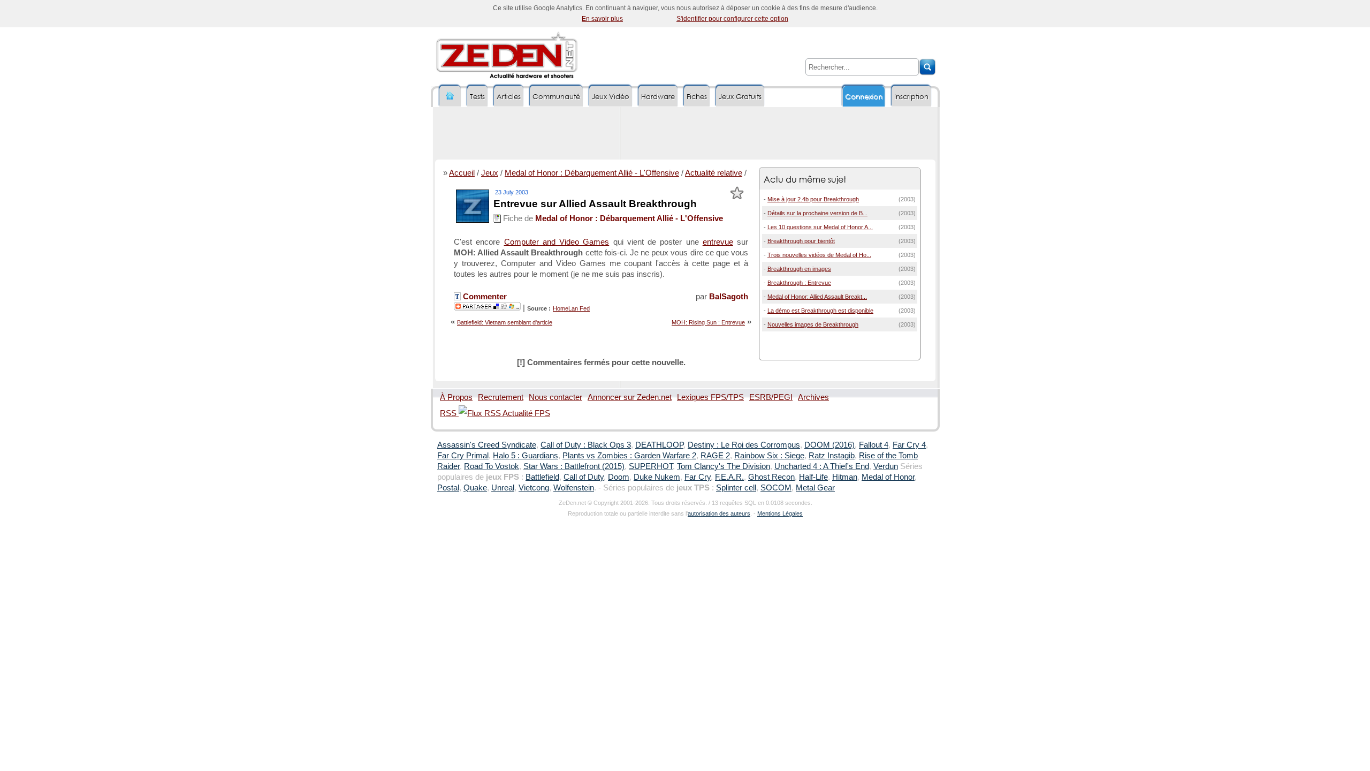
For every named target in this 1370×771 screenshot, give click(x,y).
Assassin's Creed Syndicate (486, 445)
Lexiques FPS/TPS (710, 397)
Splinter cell (736, 487)
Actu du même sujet (805, 179)
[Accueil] (450, 96)
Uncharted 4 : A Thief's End (821, 466)
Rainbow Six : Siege (769, 455)
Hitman (844, 477)
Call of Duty (584, 477)
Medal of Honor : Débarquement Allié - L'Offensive (592, 173)
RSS (449, 413)
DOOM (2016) (829, 445)
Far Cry (697, 477)
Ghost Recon (771, 477)
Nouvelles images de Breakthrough (812, 324)
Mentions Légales (780, 513)
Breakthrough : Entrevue (799, 282)
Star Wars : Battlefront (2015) (574, 466)
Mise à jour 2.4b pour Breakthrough (813, 199)
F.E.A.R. (729, 477)
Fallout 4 (873, 445)
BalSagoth (728, 296)
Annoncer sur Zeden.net (630, 397)
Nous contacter (555, 397)
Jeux (489, 173)
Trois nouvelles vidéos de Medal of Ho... (819, 255)
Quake (475, 487)
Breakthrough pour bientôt (801, 241)
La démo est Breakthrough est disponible (820, 310)
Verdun (885, 466)
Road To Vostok (491, 466)
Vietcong (534, 487)
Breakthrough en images (799, 269)
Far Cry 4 (909, 445)
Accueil (462, 173)
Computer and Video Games (557, 242)
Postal (448, 487)
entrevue (718, 242)
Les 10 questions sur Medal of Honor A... (820, 227)
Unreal (502, 487)
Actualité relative (713, 173)
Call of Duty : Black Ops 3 (586, 445)
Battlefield (542, 477)
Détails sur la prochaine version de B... (817, 213)
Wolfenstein (573, 487)
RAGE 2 (715, 455)
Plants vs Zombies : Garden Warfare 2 (629, 455)
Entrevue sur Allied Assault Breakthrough (595, 203)
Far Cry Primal (463, 455)
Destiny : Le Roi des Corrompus (744, 445)
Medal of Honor (888, 477)
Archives (813, 397)
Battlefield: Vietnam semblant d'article (504, 322)
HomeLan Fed (571, 308)
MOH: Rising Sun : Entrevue (708, 322)
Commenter (484, 296)
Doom (618, 477)
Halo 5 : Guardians (525, 455)
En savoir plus (602, 18)
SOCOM (775, 487)
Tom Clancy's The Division (723, 466)
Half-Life (813, 477)
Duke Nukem (657, 477)
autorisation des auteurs (719, 513)
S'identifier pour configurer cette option (732, 18)
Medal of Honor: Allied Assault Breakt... (817, 296)
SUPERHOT (651, 466)
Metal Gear (815, 487)
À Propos (456, 397)
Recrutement (500, 397)
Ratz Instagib (832, 455)
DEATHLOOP (659, 445)
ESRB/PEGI (771, 397)
